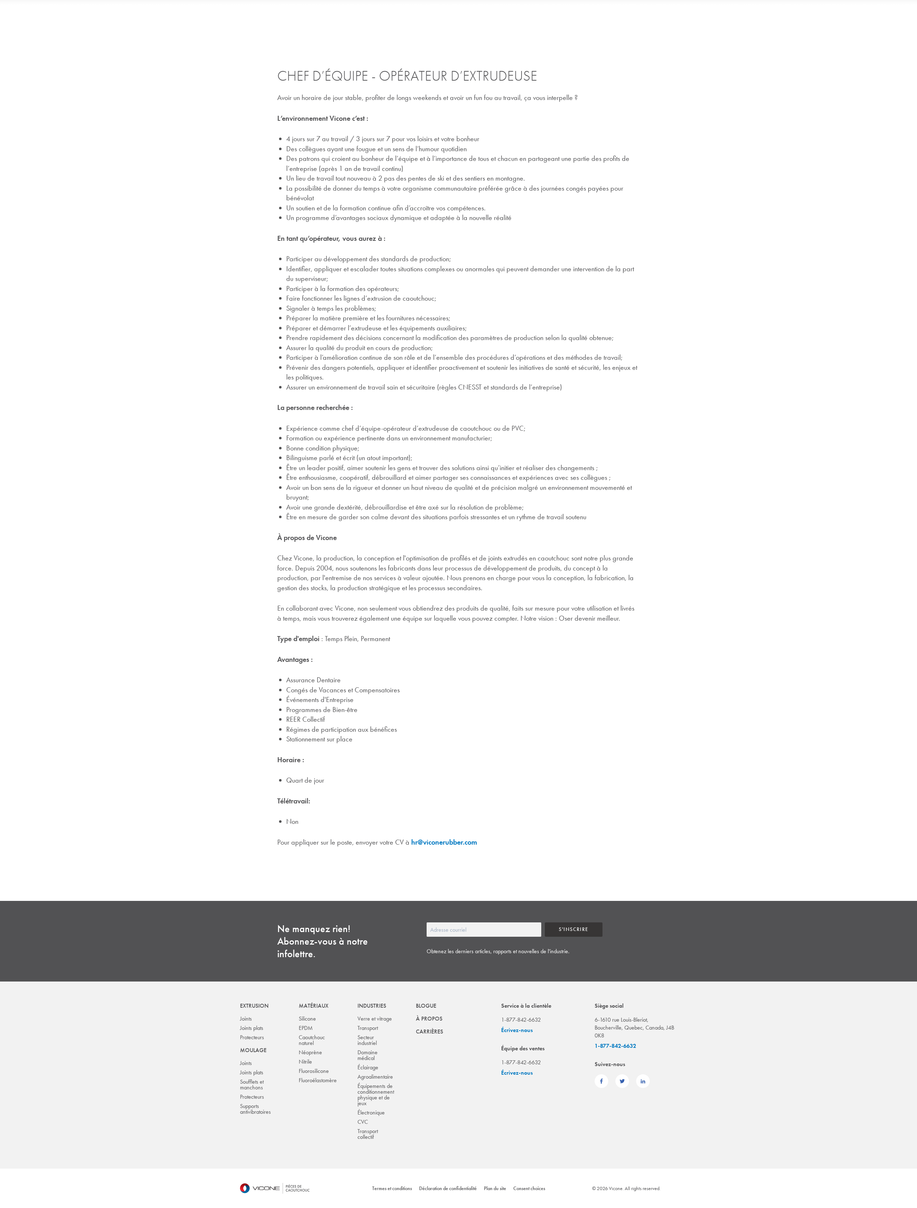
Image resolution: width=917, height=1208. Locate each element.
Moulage (253, 1050)
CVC (362, 1122)
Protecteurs (252, 1037)
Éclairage (367, 1067)
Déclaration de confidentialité (448, 1188)
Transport (367, 1028)
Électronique (371, 1112)
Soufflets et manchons (252, 1084)
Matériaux (313, 1005)
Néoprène (310, 1052)
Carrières (429, 1031)
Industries (371, 1005)
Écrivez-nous (517, 1030)
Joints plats (251, 1028)
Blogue (426, 1005)
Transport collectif (367, 1134)
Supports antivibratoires (255, 1109)
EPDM (306, 1028)
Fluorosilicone (314, 1071)
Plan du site (495, 1188)
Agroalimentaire (375, 1076)
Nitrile (305, 1061)
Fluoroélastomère (318, 1080)
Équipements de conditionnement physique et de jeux (375, 1094)
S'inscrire (574, 929)
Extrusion (254, 1005)
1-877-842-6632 (615, 1046)
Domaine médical (367, 1055)
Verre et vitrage (374, 1018)
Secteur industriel (367, 1040)
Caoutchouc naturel (312, 1040)
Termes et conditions (392, 1188)
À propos (429, 1018)
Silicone (307, 1018)
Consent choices (529, 1188)
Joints (246, 1018)
